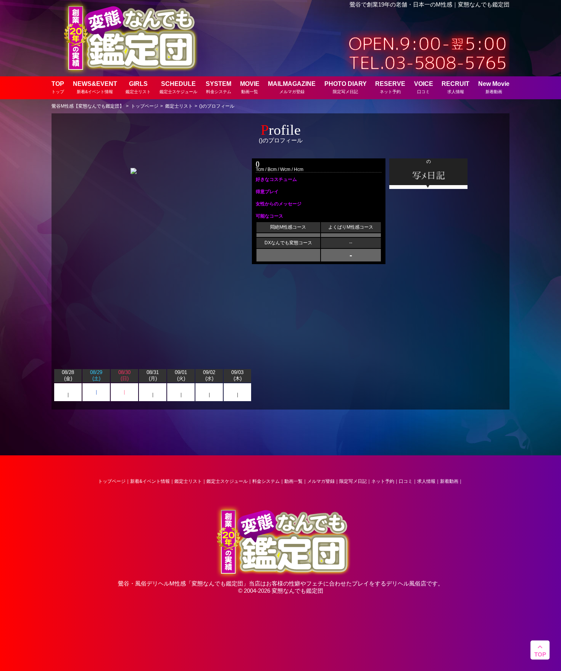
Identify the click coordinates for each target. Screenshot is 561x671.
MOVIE (250, 87)
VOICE (423, 87)
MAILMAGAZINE (292, 87)
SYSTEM (218, 87)
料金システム (266, 481)
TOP (58, 87)
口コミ (406, 481)
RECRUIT (455, 87)
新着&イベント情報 (150, 481)
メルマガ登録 (321, 481)
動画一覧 (293, 481)
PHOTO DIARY (345, 87)
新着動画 (449, 481)
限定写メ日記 (353, 481)
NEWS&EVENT (95, 87)
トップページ (112, 481)
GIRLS (138, 87)
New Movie (493, 87)
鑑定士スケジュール (227, 481)
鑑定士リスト (188, 481)
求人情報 (426, 481)
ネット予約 (382, 481)
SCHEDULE (178, 87)
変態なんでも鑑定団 (217, 583)
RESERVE (390, 87)
